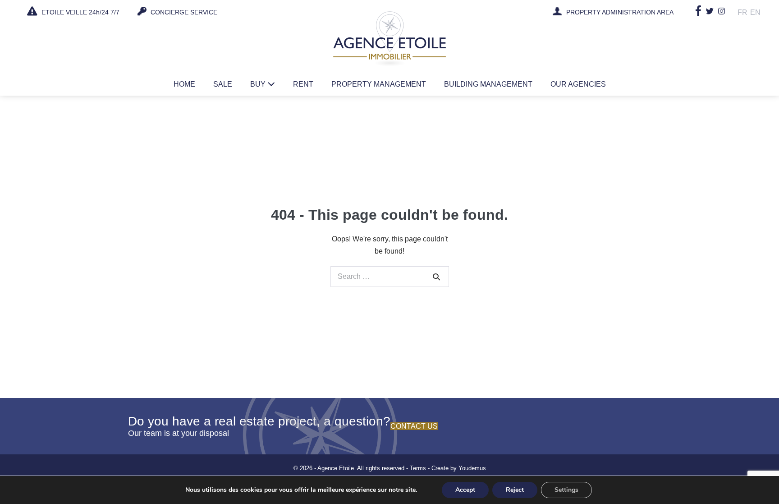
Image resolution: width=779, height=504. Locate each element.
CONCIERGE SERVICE (183, 12)
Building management (488, 84)
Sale (222, 84)
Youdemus (472, 468)
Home (184, 84)
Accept (465, 490)
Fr (742, 12)
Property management (378, 84)
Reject (515, 490)
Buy (258, 84)
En (755, 12)
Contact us (414, 426)
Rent (303, 84)
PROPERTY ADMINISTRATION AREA (620, 12)
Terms (418, 468)
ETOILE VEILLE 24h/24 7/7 (79, 12)
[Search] (436, 276)
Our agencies (578, 84)
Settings (566, 490)
